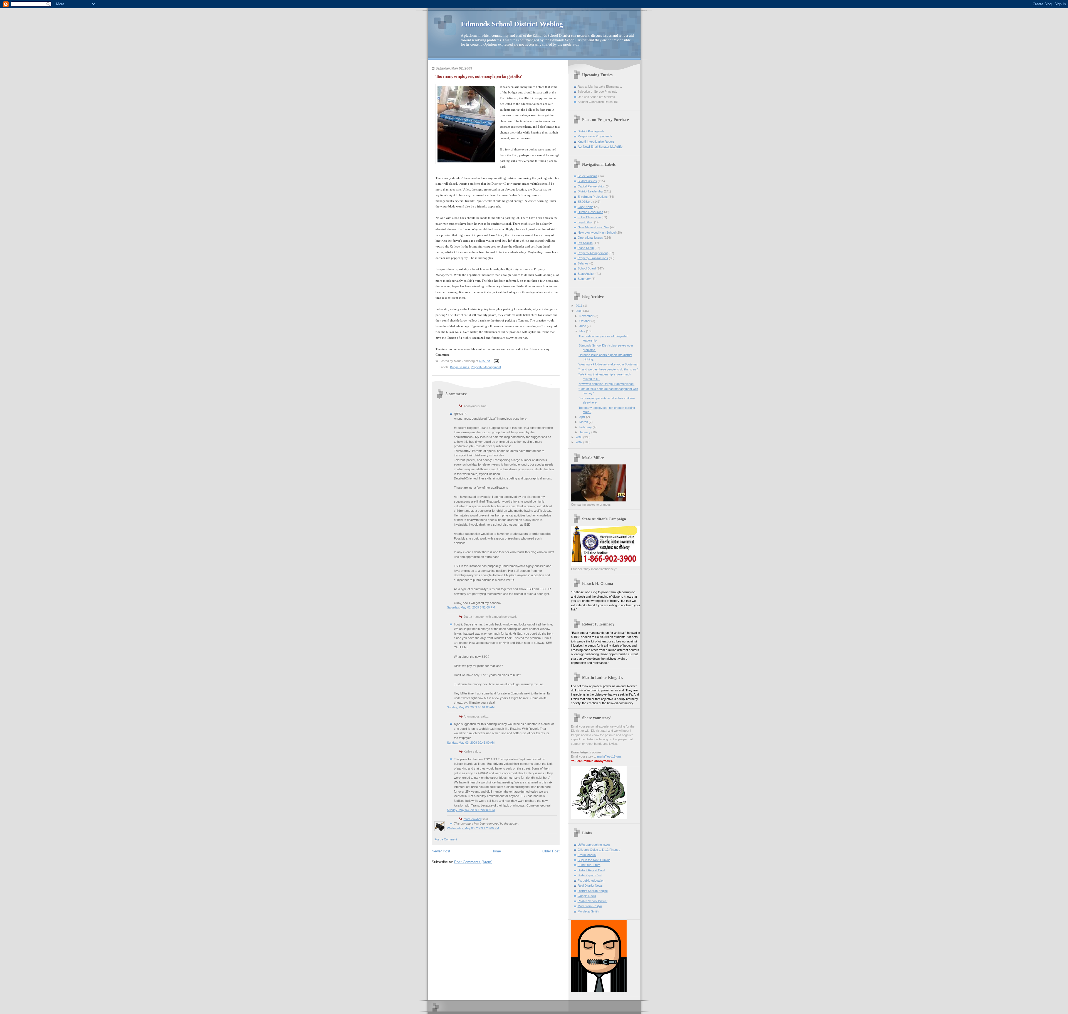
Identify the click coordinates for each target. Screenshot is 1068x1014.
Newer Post (441, 851)
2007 (579, 442)
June (583, 326)
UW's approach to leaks (594, 844)
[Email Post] (496, 360)
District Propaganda (591, 131)
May (582, 331)
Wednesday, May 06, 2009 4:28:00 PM (473, 828)
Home (496, 851)
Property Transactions (593, 258)
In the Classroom (589, 217)
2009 (579, 311)
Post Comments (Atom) (473, 862)
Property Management (486, 367)
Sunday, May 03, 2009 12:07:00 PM (471, 810)
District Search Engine (593, 890)
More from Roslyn (590, 906)
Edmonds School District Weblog (512, 24)
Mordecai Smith (588, 911)
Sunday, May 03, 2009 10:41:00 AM (471, 742)
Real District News (590, 885)
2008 (579, 437)
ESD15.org (585, 201)
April (582, 417)
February (586, 427)
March (584, 422)
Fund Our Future (589, 865)
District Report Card (591, 870)
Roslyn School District (592, 901)
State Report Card (590, 875)
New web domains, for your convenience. (606, 383)
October (585, 321)
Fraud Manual (587, 855)
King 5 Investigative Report (596, 141)
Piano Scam (586, 247)
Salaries (583, 263)
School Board (587, 268)
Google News (587, 895)
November (586, 316)
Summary (584, 278)
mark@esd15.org (609, 756)
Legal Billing (585, 222)
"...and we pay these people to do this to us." (608, 369)
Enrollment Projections (593, 196)
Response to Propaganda (595, 136)
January (585, 432)
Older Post (551, 851)
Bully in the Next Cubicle (594, 860)
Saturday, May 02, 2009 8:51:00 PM (471, 607)
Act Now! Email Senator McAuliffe (600, 146)
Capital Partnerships (591, 186)
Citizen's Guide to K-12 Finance (599, 849)
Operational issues (590, 237)
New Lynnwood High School (596, 232)
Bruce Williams (587, 176)
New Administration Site (593, 227)
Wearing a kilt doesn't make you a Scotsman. (608, 364)
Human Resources (590, 212)
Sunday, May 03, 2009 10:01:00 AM (471, 707)
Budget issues (459, 367)
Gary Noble (585, 207)
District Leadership (590, 191)
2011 (579, 305)
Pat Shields (585, 242)
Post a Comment (445, 839)
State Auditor (586, 273)
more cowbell (472, 819)
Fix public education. (591, 880)
